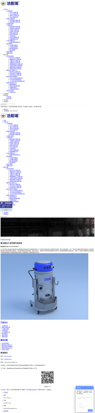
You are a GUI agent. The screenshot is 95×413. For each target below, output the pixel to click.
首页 (5, 120)
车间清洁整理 (10, 56)
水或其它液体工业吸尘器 (16, 65)
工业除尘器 (9, 25)
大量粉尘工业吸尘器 (15, 62)
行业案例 (6, 93)
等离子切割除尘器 (14, 37)
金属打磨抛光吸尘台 (15, 42)
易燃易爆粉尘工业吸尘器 (16, 64)
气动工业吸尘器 (14, 17)
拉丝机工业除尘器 (14, 29)
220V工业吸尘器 (14, 14)
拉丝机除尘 (12, 92)
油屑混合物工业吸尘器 (15, 68)
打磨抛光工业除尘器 (15, 28)
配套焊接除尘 (13, 84)
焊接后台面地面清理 (15, 85)
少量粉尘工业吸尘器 (15, 60)
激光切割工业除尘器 (15, 26)
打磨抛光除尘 (13, 87)
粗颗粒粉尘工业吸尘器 (15, 59)
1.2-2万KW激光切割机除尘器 (17, 81)
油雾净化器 (9, 53)
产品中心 (6, 9)
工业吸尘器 (9, 11)
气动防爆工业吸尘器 (15, 20)
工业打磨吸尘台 (11, 40)
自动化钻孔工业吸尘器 (15, 73)
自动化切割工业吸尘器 (15, 75)
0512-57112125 (8, 356)
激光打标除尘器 (14, 34)
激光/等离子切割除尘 (12, 76)
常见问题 (9, 98)
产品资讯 (9, 96)
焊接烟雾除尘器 (14, 39)
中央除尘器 (12, 36)
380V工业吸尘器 (14, 12)
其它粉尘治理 (10, 90)
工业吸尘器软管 (14, 46)
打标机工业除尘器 (14, 31)
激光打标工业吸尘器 (15, 71)
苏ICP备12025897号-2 (32, 389)
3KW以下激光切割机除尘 (16, 78)
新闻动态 (6, 95)
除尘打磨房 (9, 51)
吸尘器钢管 (12, 50)
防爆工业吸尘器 (11, 18)
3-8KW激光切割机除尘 (15, 79)
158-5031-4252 (7, 359)
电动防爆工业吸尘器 (15, 21)
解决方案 (6, 54)
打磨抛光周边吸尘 (14, 89)
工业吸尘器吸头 (14, 45)
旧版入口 (6, 109)
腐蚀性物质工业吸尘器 (15, 67)
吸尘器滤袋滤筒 (14, 48)
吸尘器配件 (9, 43)
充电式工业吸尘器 (14, 15)
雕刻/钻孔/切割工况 (12, 70)
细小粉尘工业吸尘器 (15, 57)
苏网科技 (49, 389)
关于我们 (6, 100)
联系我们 (6, 101)
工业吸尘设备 (10, 23)
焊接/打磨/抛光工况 (12, 82)
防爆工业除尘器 (14, 32)
